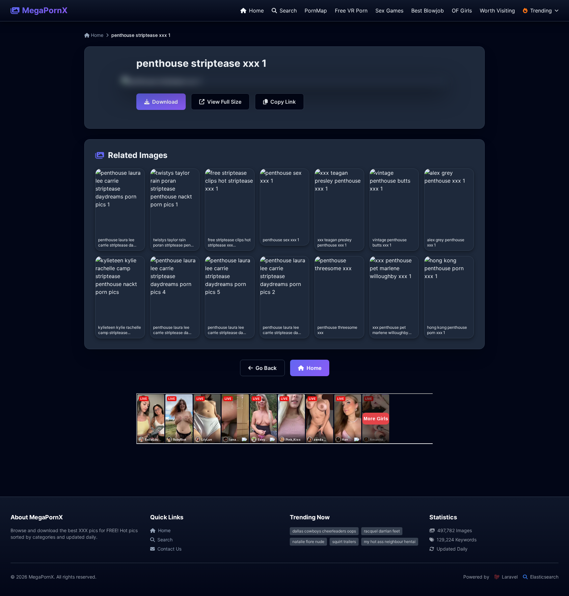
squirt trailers (344, 541)
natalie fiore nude (308, 541)
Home (96, 35)
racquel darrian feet (382, 531)
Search (165, 539)
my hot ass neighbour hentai (390, 541)
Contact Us (169, 549)
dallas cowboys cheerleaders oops (324, 531)
